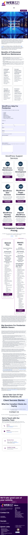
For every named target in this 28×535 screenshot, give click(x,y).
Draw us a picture (5, 143)
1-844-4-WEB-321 (2, 516)
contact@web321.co (9, 432)
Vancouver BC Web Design (17, 516)
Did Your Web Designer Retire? (17, 517)
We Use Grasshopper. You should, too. (3, 533)
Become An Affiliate (17, 511)
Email (3, 127)
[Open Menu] (14, 7)
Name (3, 123)
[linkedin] (5, 523)
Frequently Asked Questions (3, 530)
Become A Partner (17, 512)
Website (3, 130)
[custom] (2, 523)
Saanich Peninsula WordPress (17, 513)
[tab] (12, 236)
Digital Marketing (17, 508)
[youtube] (7, 523)
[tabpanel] (14, 238)
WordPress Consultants (3, 529)
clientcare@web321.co (15, 442)
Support (2, 532)
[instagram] (4, 523)
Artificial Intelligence (3, 531)
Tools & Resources (17, 507)
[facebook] (0, 523)
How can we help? (5, 135)
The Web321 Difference (17, 514)
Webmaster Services (3, 528)
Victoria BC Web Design (17, 515)
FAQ (15, 509)
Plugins (16, 510)
